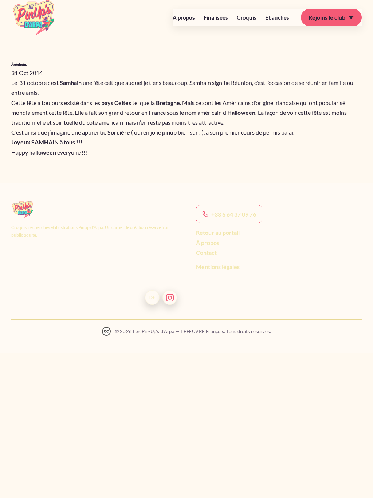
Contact (206, 252)
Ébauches (277, 17)
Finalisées (216, 17)
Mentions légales (218, 266)
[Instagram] (169, 297)
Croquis (246, 17)
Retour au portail (218, 232)
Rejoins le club (327, 17)
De (152, 297)
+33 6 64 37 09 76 (233, 214)
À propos (184, 17)
